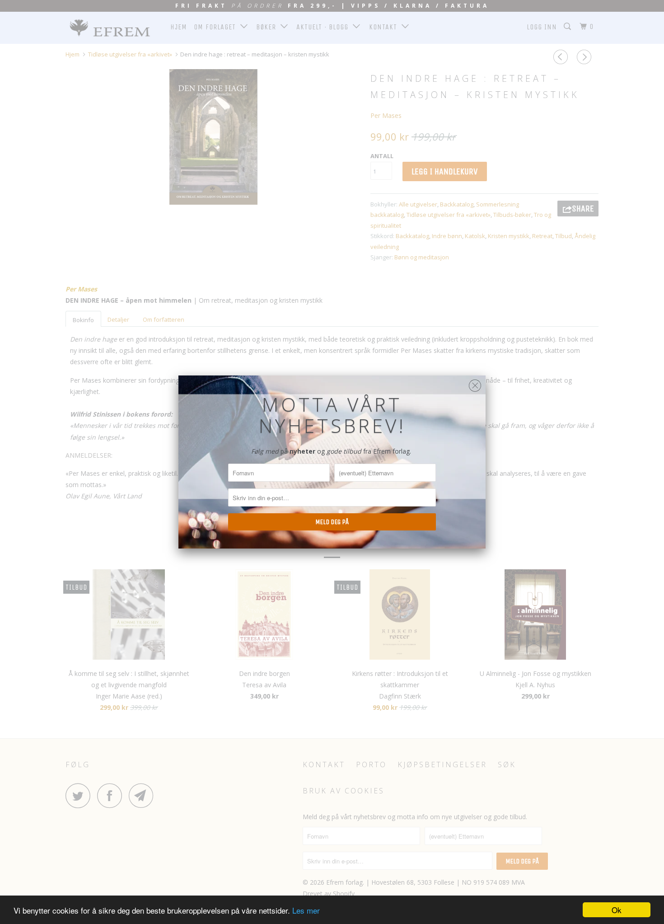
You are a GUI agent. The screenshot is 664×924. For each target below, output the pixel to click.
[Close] (475, 383)
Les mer (306, 910)
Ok (617, 909)
